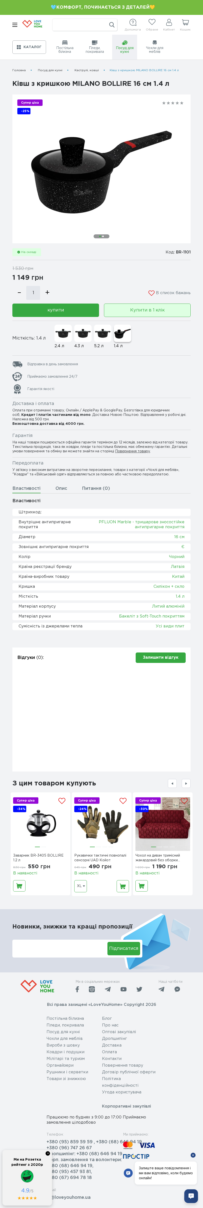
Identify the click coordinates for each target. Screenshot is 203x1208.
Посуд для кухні (50, 70)
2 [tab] (103, 236)
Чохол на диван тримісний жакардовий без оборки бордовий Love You (157, 858)
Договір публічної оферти (128, 1072)
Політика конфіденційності (120, 1082)
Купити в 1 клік (147, 310)
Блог (107, 1019)
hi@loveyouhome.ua (69, 1198)
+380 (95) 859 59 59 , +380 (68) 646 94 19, (95, 1142)
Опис (61, 489)
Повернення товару (132, 451)
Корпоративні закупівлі (126, 1106)
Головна (19, 70)
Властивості (26, 489)
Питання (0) (96, 489)
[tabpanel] (101, 168)
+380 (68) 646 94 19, (70, 1166)
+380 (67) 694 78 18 (69, 1178)
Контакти (112, 1059)
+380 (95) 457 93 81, (69, 1172)
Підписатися (123, 949)
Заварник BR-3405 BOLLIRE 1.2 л (38, 858)
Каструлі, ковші (87, 70)
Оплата (109, 1052)
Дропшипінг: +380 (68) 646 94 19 (84, 1154)
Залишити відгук (160, 657)
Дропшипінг (114, 1039)
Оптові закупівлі (119, 1032)
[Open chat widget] (191, 1196)
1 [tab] (100, 236)
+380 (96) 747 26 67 (69, 1148)
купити (56, 310)
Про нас (110, 1025)
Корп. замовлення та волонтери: (84, 1160)
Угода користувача (121, 1092)
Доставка (112, 1045)
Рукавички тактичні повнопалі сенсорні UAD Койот (100, 858)
